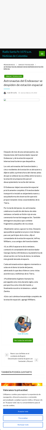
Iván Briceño (12, 93)
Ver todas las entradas (23, 340)
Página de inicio (9, 64)
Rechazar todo (23, 425)
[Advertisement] (23, 24)
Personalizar (23, 418)
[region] (23, 408)
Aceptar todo (23, 411)
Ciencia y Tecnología (26, 64)
